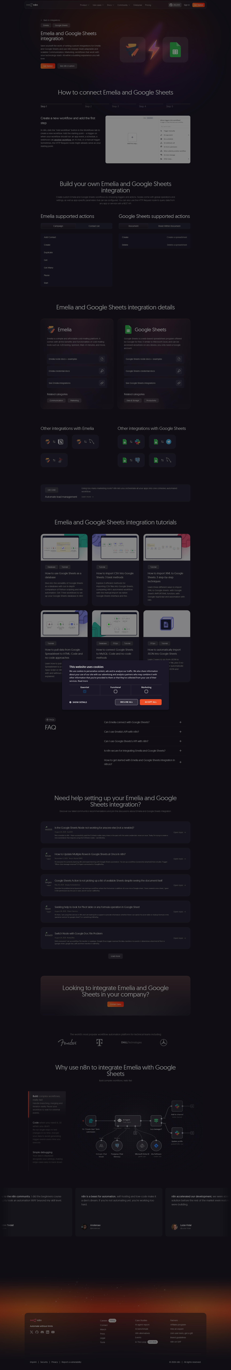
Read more (83, 681)
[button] (78, 702)
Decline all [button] (126, 702)
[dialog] (115, 685)
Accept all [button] (151, 702)
